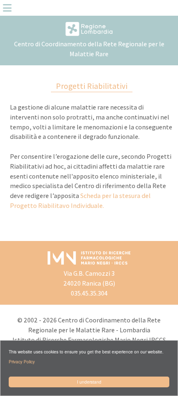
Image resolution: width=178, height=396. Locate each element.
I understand (89, 382)
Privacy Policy (22, 361)
